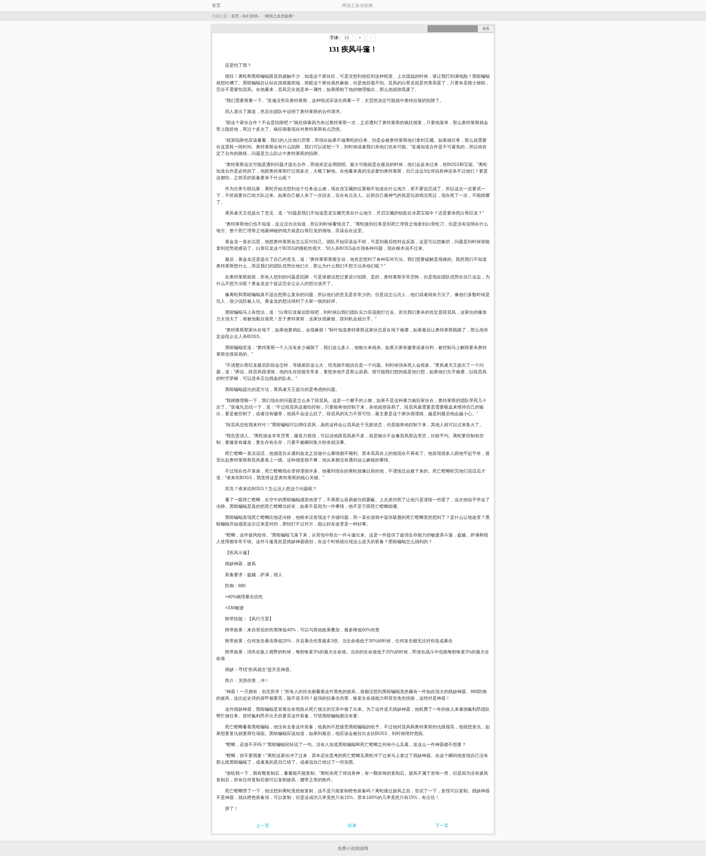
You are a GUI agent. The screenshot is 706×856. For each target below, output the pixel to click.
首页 (216, 5)
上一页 (262, 825)
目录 (352, 825)
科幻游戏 (250, 16)
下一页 (441, 825)
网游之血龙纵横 (278, 16)
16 (346, 37)
